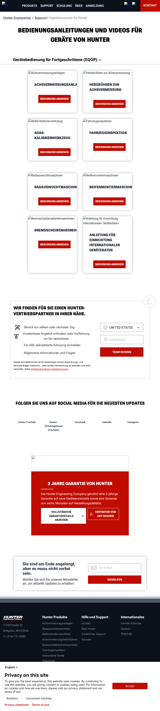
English (10, 667)
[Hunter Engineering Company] (5, 6)
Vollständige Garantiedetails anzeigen (61, 515)
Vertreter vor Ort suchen (105, 513)
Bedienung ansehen (54, 98)
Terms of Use (40, 704)
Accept (130, 686)
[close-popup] (153, 667)
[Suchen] (126, 6)
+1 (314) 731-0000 (14, 636)
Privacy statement (17, 704)
